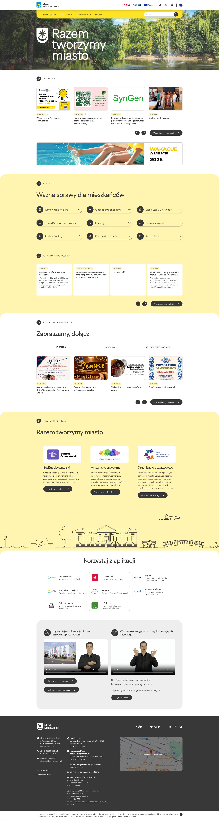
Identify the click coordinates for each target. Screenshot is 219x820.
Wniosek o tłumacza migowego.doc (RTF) (133, 684)
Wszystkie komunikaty (164, 303)
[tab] (60, 347)
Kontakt (98, 14)
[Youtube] (172, 5)
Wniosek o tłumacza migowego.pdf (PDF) (133, 679)
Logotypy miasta (43, 770)
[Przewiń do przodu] (143, 133)
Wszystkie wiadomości (163, 132)
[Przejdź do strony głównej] (47, 726)
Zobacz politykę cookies (126, 816)
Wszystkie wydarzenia (164, 402)
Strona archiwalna (43, 774)
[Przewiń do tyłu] (137, 133)
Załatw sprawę (49, 14)
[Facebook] (160, 5)
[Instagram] (166, 5)
